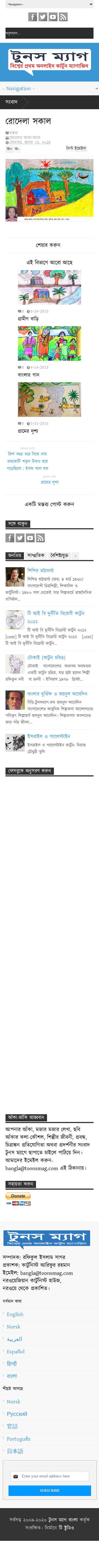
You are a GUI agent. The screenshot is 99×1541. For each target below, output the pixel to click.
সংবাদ (12, 102)
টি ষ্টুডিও (66, 1528)
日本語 (15, 1451)
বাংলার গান (28, 375)
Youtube (53, 16)
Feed (63, 16)
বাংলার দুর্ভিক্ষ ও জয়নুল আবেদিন (57, 694)
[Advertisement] (44, 878)
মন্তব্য (13, 133)
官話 (12, 1426)
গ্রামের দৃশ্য (28, 431)
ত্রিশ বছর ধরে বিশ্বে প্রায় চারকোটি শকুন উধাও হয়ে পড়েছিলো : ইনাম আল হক (27, 461)
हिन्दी (12, 1364)
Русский (17, 1414)
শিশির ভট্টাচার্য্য (41, 571)
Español (15, 1352)
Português (19, 1439)
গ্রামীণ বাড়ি (28, 319)
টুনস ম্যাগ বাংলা (63, 1520)
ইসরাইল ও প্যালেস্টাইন (49, 737)
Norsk (13, 1327)
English (15, 1314)
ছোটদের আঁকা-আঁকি (24, 138)
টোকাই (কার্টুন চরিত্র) (46, 658)
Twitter (42, 16)
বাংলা (12, 1376)
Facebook (32, 16)
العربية (14, 1339)
